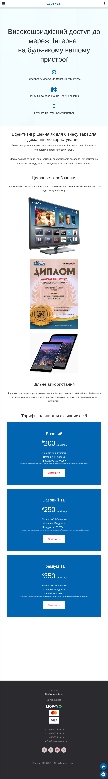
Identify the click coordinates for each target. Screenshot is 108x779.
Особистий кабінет (54, 694)
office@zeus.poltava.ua (56, 741)
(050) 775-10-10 (56, 737)
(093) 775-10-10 (56, 733)
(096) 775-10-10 (56, 729)
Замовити (54, 472)
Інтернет (54, 690)
